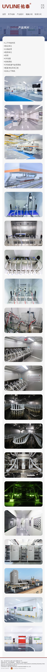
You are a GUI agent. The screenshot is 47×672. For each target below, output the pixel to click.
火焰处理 (8, 49)
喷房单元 (8, 52)
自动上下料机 (10, 71)
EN (43, 7)
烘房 (6, 55)
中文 (42, 5)
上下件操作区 (10, 43)
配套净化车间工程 (12, 68)
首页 (4, 14)
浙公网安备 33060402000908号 (19, 668)
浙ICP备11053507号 (5, 668)
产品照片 (20, 14)
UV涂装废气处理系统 (13, 64)
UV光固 (8, 58)
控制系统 (8, 61)
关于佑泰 (11, 14)
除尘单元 (8, 46)
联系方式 (38, 14)
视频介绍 (29, 14)
